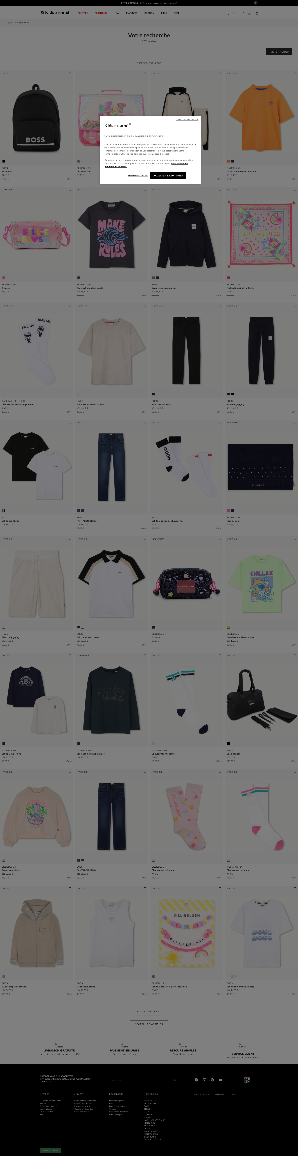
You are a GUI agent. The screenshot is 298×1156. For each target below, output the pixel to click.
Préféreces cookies (138, 175)
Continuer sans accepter (187, 120)
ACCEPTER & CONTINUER (168, 176)
